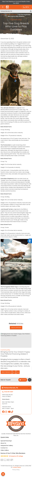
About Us (3, 443)
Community (13, 14)
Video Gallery (5, 450)
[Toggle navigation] (3, 7)
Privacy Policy (16, 469)
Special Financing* (6, 441)
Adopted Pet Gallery (7, 445)
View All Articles (16, 327)
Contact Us (4, 448)
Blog (7, 14)
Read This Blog (6, 372)
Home (3, 14)
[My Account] (30, 11)
